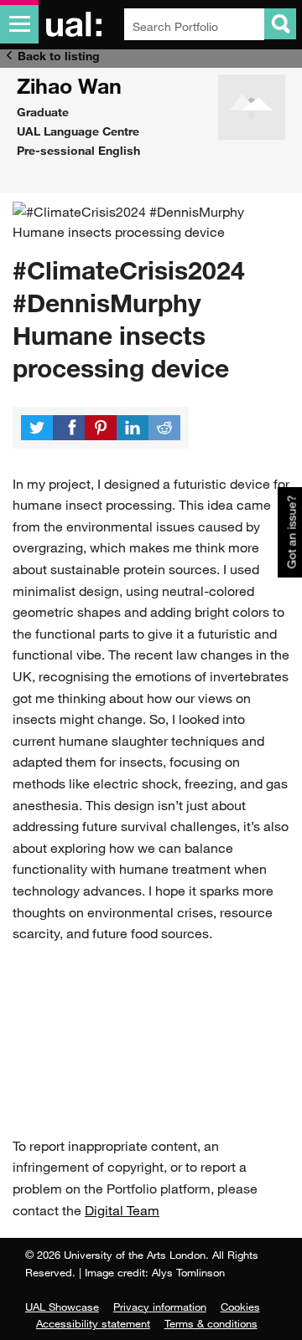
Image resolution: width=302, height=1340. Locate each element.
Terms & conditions (211, 1323)
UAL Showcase (62, 1306)
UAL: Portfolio (76, 24)
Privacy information (159, 1306)
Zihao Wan (69, 85)
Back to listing (59, 56)
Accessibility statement (93, 1323)
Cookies (240, 1306)
